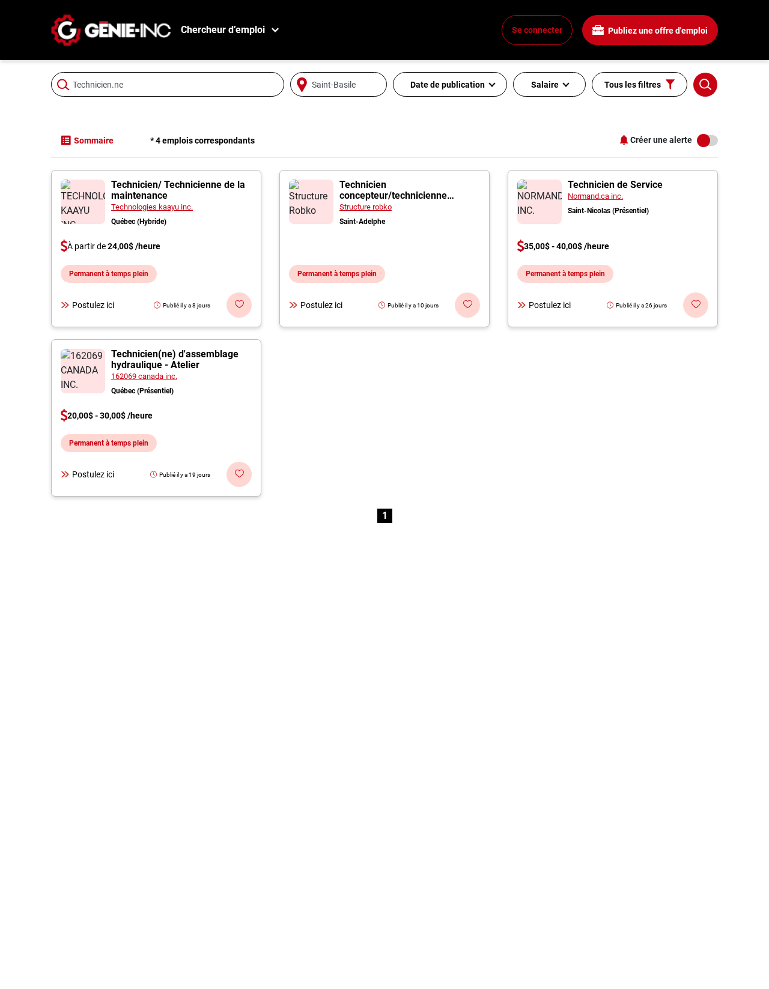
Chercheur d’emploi (223, 29)
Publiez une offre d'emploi (657, 30)
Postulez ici (93, 305)
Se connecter (537, 30)
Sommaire (94, 140)
